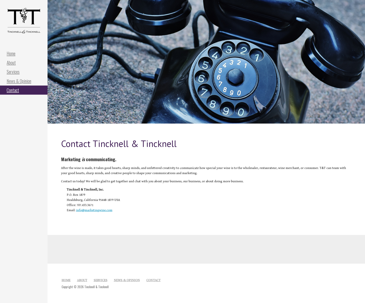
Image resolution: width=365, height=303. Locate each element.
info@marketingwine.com (94, 210)
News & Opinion (19, 80)
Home (11, 53)
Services (13, 71)
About (11, 62)
